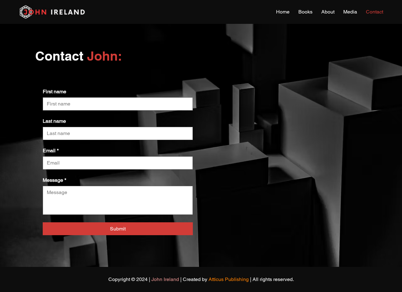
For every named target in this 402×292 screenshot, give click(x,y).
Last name (54, 121)
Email (51, 151)
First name (54, 92)
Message (54, 180)
